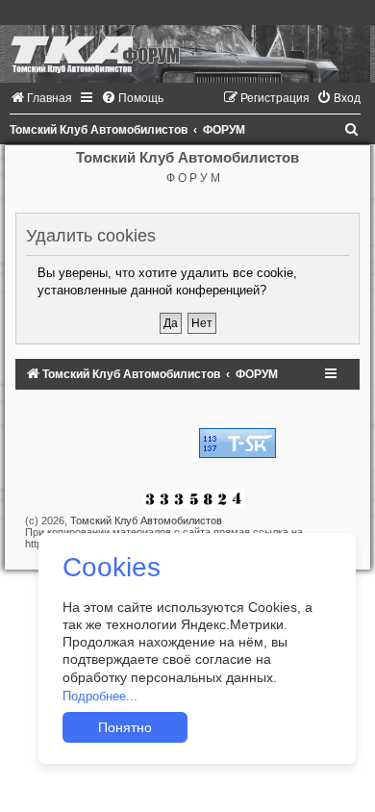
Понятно (125, 727)
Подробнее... (100, 696)
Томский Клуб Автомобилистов (146, 520)
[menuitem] (41, 98)
